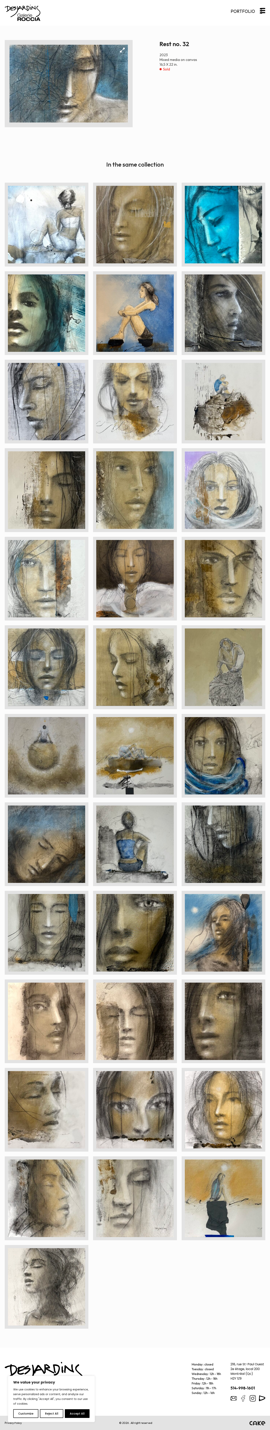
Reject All (51, 1414)
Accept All (77, 1414)
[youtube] (262, 1398)
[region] (51, 1399)
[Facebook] (243, 1398)
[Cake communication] (257, 1423)
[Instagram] (252, 1398)
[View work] (46, 224)
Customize (25, 1414)
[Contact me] (233, 1398)
